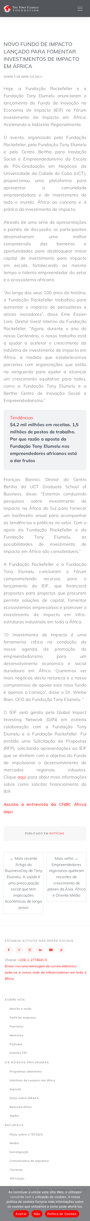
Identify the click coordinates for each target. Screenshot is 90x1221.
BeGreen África (21, 1107)
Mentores (17, 1035)
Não (37, 1214)
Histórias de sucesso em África (32, 1080)
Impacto (15, 1089)
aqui (22, 777)
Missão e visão (21, 1008)
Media (14, 1143)
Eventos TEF (18, 1053)
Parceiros (17, 1026)
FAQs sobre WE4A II (24, 1098)
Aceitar (21, 1214)
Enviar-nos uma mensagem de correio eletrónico (41, 966)
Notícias (56, 833)
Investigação (19, 1152)
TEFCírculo (17, 1178)
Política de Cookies (62, 1214)
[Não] (84, 1203)
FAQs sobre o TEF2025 (26, 1134)
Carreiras (16, 1169)
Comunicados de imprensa (29, 1161)
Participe (16, 1044)
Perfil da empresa (23, 1017)
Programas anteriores (26, 1071)
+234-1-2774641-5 (32, 960)
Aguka (14, 1115)
